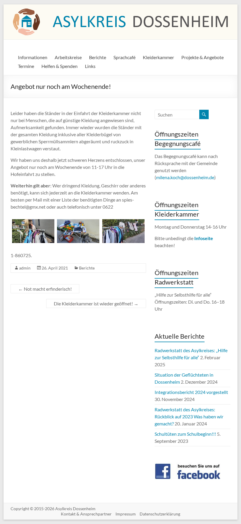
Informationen (32, 57)
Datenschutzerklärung (160, 513)
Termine (26, 66)
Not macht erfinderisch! (45, 289)
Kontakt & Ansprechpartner (86, 513)
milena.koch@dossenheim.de (185, 177)
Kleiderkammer (158, 57)
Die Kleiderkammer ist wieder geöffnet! (96, 303)
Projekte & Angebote (202, 57)
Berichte (97, 57)
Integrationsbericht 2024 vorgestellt (191, 392)
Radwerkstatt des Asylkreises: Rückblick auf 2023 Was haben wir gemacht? (189, 416)
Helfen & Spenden (59, 66)
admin (25, 267)
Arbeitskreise (68, 57)
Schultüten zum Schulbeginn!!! (185, 434)
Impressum (126, 513)
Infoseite (203, 238)
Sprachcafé (124, 57)
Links (90, 66)
